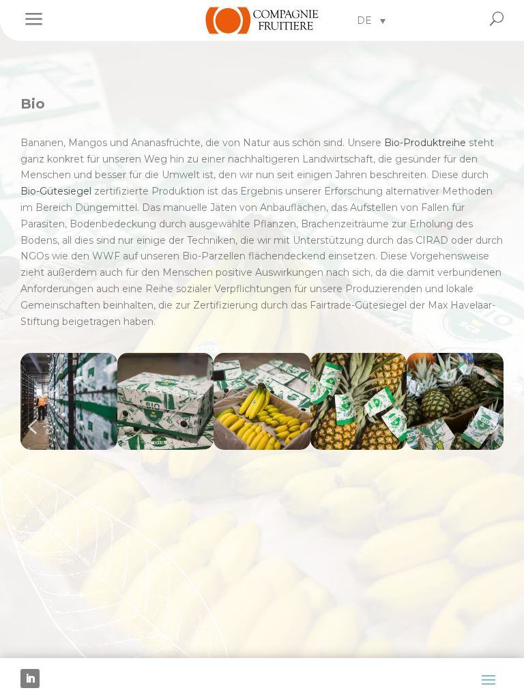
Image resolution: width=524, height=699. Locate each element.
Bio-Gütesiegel (55, 191)
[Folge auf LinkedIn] (30, 678)
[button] (371, 20)
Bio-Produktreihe (425, 143)
